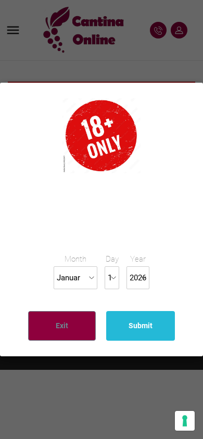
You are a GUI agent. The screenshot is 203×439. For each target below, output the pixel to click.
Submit (141, 325)
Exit (62, 325)
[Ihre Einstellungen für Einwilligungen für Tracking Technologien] (185, 421)
